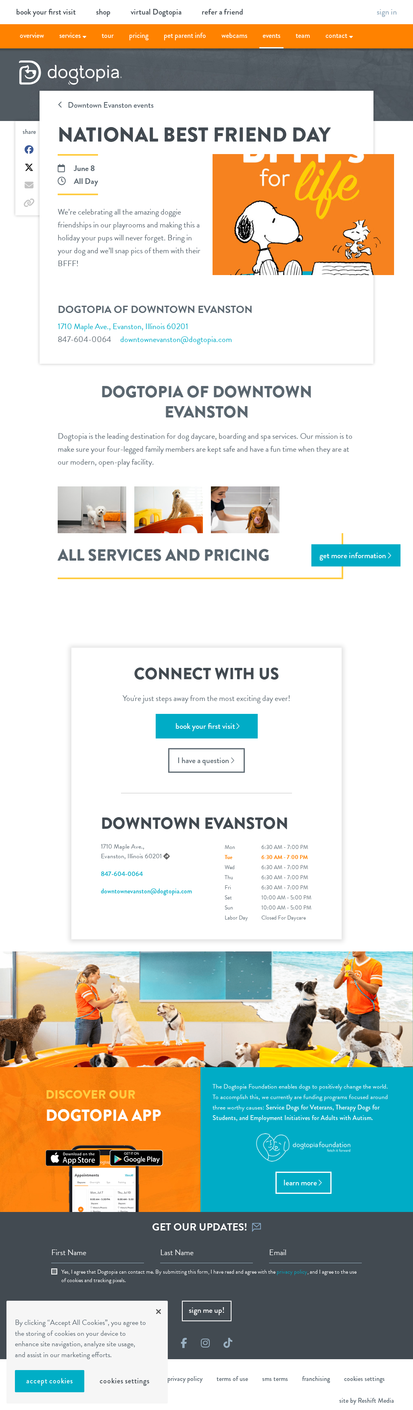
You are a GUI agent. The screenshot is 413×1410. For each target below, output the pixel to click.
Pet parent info (185, 35)
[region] (87, 1352)
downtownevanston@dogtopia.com (176, 339)
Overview (32, 35)
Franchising (316, 1378)
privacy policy (292, 1272)
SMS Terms (275, 1378)
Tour (108, 35)
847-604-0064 (84, 339)
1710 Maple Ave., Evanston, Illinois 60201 (123, 326)
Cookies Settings (124, 1381)
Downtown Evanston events (110, 105)
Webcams (234, 35)
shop (103, 12)
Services (70, 35)
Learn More (300, 1183)
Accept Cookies (49, 1381)
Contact (336, 35)
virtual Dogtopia (156, 12)
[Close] (158, 1311)
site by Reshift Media (366, 1400)
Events (271, 35)
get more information (352, 555)
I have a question (203, 760)
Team (303, 35)
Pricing (138, 35)
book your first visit (46, 12)
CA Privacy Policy (181, 1378)
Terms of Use (232, 1378)
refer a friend (222, 12)
